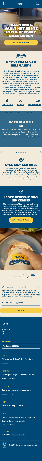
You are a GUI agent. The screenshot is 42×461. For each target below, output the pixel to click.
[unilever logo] (4, 445)
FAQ (33, 275)
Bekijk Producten (21, 42)
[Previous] (1, 152)
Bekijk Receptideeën (22, 220)
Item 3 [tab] (21, 152)
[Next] (40, 152)
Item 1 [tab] (16, 152)
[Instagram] (3, 332)
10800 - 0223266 (12, 346)
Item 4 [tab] (23, 152)
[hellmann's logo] (20, 4)
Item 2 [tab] (18, 152)
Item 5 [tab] (25, 152)
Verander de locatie (18, 435)
